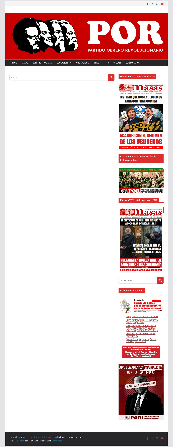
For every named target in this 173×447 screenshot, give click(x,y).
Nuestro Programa (42, 62)
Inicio (14, 62)
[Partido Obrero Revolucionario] (86, 14)
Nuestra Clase (114, 62)
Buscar (160, 280)
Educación (62, 62)
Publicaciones (82, 62)
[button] (69, 63)
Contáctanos (133, 62)
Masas (25, 62)
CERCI (96, 62)
